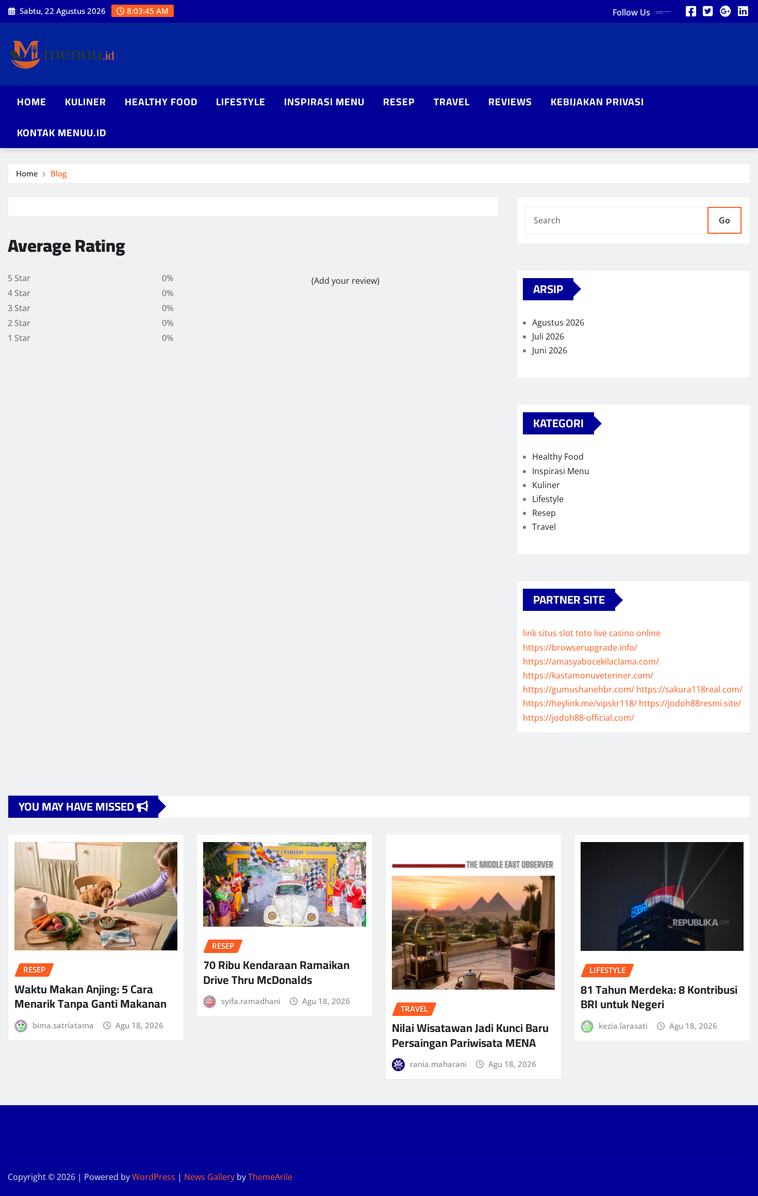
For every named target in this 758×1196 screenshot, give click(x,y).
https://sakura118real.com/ (689, 689)
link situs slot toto (557, 633)
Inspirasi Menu (324, 101)
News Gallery (209, 1177)
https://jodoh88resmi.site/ (690, 703)
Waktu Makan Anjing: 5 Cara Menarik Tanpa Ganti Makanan (90, 996)
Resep (399, 101)
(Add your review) (345, 280)
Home (31, 101)
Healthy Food (161, 101)
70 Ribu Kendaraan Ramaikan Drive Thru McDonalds (276, 972)
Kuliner (85, 101)
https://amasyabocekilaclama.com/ (591, 661)
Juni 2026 (549, 350)
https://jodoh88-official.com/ (578, 717)
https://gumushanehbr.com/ (578, 689)
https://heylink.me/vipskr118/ (580, 703)
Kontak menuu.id (61, 132)
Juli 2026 (548, 336)
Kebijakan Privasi (597, 101)
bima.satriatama (63, 1025)
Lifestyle (241, 101)
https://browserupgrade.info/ (580, 647)
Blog (59, 173)
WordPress (153, 1177)
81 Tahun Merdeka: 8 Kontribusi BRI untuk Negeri (659, 997)
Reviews (510, 101)
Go (724, 220)
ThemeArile (270, 1177)
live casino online (627, 633)
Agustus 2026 (558, 322)
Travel (452, 101)
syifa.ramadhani (251, 1001)
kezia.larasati (623, 1026)
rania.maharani (438, 1064)
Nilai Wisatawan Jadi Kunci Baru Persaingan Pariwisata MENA (470, 1035)
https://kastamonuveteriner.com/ (588, 675)
